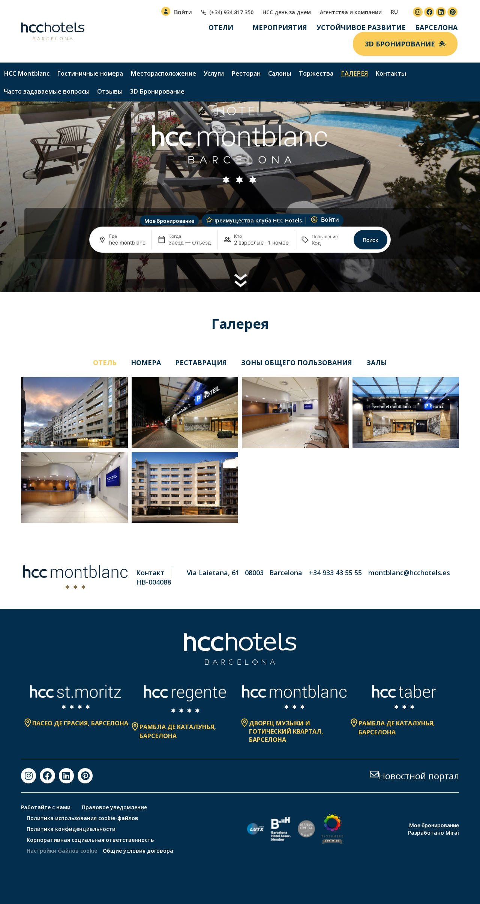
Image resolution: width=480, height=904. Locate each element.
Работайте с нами (45, 807)
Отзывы (110, 91)
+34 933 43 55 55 (335, 572)
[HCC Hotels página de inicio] (52, 31)
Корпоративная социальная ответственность (90, 839)
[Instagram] (418, 12)
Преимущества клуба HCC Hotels (257, 220)
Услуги (214, 73)
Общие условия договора (138, 850)
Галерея (354, 73)
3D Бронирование (157, 91)
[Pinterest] (452, 12)
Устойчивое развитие (361, 27)
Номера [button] (146, 362)
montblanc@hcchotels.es (409, 572)
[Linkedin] (441, 12)
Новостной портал (419, 776)
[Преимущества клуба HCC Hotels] (209, 220)
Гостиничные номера (90, 73)
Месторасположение (163, 73)
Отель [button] (105, 362)
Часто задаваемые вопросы (47, 91)
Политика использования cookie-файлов (82, 818)
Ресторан (246, 73)
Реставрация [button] (201, 362)
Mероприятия (279, 27)
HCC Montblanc (27, 73)
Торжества (316, 73)
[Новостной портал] (374, 774)
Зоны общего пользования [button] (296, 362)
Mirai (452, 832)
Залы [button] (376, 362)
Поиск (370, 240)
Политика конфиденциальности (71, 828)
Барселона (436, 27)
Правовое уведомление (114, 807)
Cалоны (279, 73)
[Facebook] (429, 12)
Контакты (390, 73)
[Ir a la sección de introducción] (240, 280)
